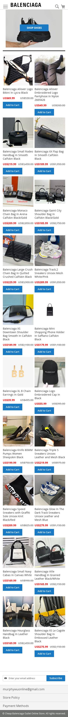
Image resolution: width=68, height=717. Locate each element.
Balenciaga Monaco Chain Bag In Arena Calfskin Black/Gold (15, 214)
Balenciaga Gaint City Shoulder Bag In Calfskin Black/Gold (48, 214)
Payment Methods (16, 706)
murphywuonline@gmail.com (24, 689)
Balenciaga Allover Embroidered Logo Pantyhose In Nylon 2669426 (47, 94)
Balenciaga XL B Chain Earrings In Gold (17, 392)
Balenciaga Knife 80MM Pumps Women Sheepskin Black (18, 453)
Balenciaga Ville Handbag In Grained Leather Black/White (47, 575)
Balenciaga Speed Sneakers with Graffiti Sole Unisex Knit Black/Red (16, 514)
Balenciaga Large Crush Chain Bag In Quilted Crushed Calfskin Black (18, 273)
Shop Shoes (34, 28)
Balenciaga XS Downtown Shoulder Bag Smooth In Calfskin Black (17, 334)
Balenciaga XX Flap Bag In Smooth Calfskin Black (49, 155)
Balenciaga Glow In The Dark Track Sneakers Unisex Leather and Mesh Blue (49, 514)
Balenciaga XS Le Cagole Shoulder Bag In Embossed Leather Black (50, 636)
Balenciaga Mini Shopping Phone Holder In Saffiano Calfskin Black (50, 334)
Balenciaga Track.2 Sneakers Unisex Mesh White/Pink (49, 273)
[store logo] (26, 5)
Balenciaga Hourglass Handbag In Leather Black (16, 634)
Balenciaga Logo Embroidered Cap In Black (47, 394)
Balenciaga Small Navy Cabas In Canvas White (17, 573)
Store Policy (11, 697)
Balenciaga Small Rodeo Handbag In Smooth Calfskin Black (18, 155)
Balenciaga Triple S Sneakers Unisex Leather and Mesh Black (50, 453)
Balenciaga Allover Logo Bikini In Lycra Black (18, 90)
